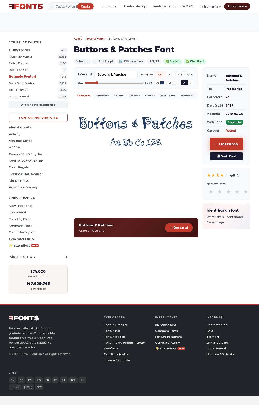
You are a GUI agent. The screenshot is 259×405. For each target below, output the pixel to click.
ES (30, 380)
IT (55, 380)
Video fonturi (216, 348)
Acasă (78, 38)
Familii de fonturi (116, 354)
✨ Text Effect (23, 245)
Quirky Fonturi (19, 50)
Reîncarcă (83, 95)
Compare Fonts (20, 225)
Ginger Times (19, 180)
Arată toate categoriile (38, 105)
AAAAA (14, 147)
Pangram (147, 74)
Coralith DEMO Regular (26, 160)
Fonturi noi (110, 6)
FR (47, 380)
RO (39, 380)
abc (170, 74)
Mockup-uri (167, 95)
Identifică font (165, 325)
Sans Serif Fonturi (22, 83)
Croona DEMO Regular (25, 154)
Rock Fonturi (18, 70)
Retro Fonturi (19, 63)
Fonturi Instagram (22, 232)
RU (83, 380)
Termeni (212, 336)
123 (180, 74)
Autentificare (237, 6)
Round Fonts (95, 38)
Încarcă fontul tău (117, 360)
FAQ (209, 331)
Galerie (119, 95)
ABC (160, 74)
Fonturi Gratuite (116, 325)
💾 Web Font (226, 156)
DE (21, 380)
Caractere (102, 95)
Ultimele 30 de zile (220, 354)
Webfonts (111, 348)
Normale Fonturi (21, 56)
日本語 (28, 387)
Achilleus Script (20, 141)
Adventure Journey (23, 187)
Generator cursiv (21, 239)
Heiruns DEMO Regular (26, 174)
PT (63, 380)
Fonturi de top (135, 6)
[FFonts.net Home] (26, 6)
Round (231, 130)
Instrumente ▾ (210, 6)
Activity (14, 134)
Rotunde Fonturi (22, 76)
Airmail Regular (20, 127)
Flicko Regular (19, 167)
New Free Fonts (20, 206)
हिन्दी (39, 387)
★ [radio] (211, 191)
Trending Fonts (20, 219)
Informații (186, 95)
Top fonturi (17, 212)
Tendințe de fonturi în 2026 (173, 6)
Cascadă (134, 95)
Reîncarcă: (85, 74)
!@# (189, 74)
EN (13, 380)
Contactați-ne (216, 325)
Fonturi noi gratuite (38, 117)
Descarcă (181, 228)
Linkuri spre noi (217, 342)
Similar (150, 95)
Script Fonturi (19, 96)
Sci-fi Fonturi (18, 90)
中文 (73, 380)
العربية (15, 387)
